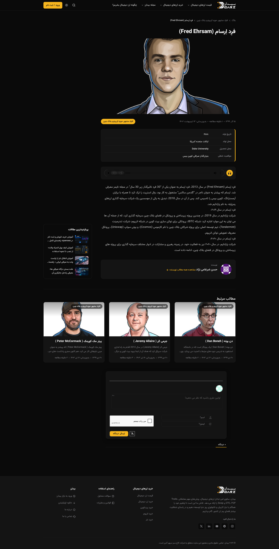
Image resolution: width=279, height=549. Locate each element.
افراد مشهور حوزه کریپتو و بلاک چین (212, 20)
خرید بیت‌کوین (146, 507)
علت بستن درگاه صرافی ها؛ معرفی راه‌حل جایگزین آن (61, 271)
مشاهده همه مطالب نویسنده (183, 270)
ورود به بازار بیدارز (64, 496)
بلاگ (234, 20)
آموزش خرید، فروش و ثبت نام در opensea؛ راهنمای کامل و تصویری (60, 239)
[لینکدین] (209, 526)
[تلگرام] (224, 526)
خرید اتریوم (148, 514)
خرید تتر (149, 520)
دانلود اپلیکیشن (65, 503)
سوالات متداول (104, 496)
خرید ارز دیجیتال (145, 502)
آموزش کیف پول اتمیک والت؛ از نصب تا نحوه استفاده (60, 249)
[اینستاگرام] (232, 526)
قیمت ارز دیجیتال (145, 496)
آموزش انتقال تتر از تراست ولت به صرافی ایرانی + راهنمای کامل (60, 260)
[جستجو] (74, 5)
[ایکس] (201, 526)
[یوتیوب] (217, 526)
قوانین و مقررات (104, 503)
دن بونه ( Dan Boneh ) (219, 341)
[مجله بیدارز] (226, 5)
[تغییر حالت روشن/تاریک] (66, 5)
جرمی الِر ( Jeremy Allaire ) (150, 341)
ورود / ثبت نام (53, 5)
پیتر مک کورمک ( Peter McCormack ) (78, 341)
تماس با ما (67, 516)
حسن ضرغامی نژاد (206, 269)
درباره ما (68, 509)
